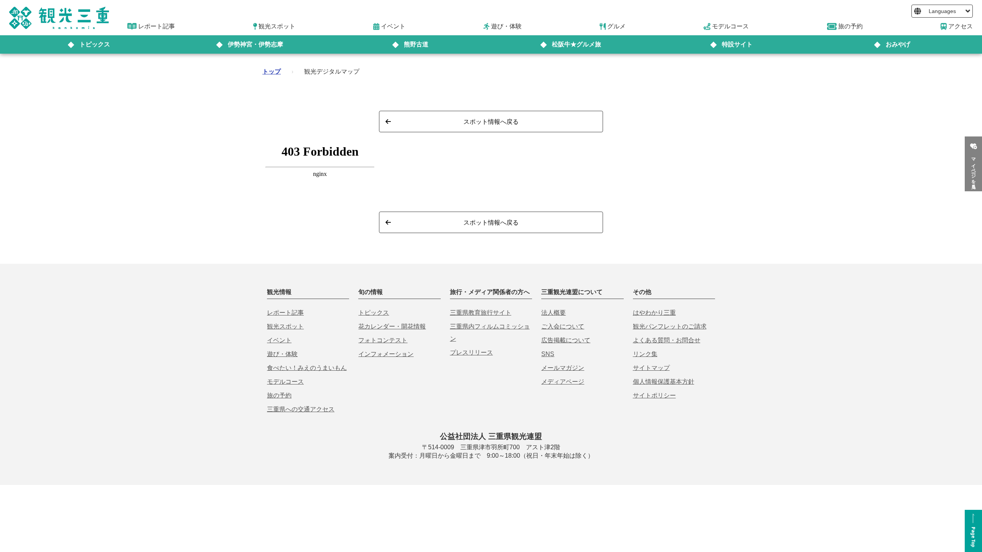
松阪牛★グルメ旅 (576, 44)
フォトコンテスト (382, 340)
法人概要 (553, 312)
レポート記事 (285, 312)
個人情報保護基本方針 (663, 381)
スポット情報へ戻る (491, 121)
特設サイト (737, 44)
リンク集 (645, 354)
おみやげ (898, 44)
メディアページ (562, 381)
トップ (271, 71)
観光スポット (285, 326)
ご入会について (562, 326)
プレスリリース (471, 352)
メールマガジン (562, 368)
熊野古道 (416, 44)
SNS (547, 354)
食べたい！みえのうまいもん (307, 368)
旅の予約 (279, 395)
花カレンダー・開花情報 (392, 326)
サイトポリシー (654, 395)
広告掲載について (565, 340)
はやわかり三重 (654, 312)
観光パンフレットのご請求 (670, 326)
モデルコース (285, 381)
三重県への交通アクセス (300, 409)
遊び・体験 (282, 354)
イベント (279, 340)
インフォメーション (386, 354)
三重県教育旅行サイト (480, 312)
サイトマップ (651, 368)
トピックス (94, 44)
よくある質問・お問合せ (666, 340)
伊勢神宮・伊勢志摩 (255, 44)
